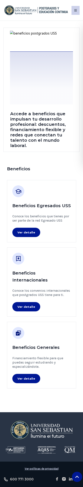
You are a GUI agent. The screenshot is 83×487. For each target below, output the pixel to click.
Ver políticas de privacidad (42, 468)
